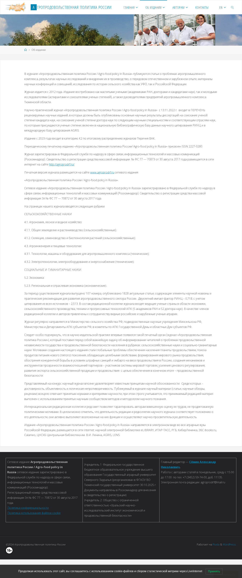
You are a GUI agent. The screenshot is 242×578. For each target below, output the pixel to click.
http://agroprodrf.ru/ (61, 164)
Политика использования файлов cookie (34, 513)
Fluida (216, 544)
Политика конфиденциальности (28, 508)
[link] (232, 7)
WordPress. (229, 544)
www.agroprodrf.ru (102, 172)
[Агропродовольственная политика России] (16, 7)
